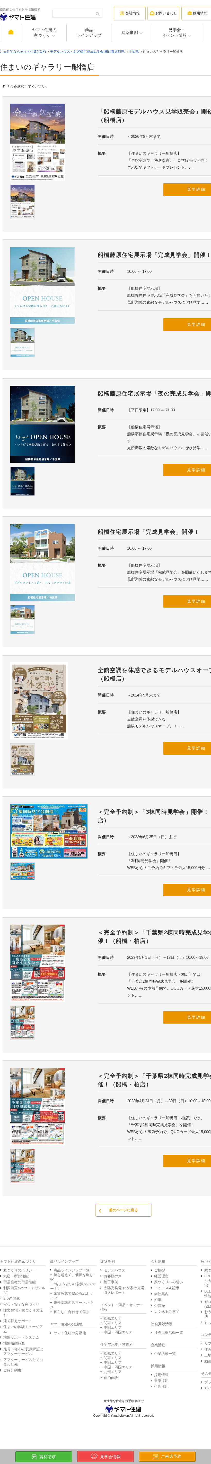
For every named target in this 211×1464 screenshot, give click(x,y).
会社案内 (161, 1294)
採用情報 (161, 1375)
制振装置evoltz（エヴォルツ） (24, 1290)
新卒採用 (161, 1381)
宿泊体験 (111, 1378)
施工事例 (111, 1282)
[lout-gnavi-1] (11, 33)
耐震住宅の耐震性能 (19, 1282)
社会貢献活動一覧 (168, 1333)
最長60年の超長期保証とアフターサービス (23, 1351)
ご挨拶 (159, 1270)
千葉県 (134, 51)
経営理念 (161, 1276)
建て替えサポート (17, 1321)
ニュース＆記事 (166, 1288)
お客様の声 (113, 1276)
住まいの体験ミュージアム (23, 1329)
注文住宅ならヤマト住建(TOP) (23, 51)
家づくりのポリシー (19, 1270)
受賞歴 (159, 1306)
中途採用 (161, 1387)
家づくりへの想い (168, 1282)
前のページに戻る (123, 1210)
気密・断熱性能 (16, 1276)
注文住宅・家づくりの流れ (23, 1312)
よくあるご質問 (166, 1311)
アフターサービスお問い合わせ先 (23, 1362)
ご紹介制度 (12, 1370)
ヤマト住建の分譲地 (70, 1333)
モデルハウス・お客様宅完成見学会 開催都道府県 (87, 51)
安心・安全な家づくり (21, 1304)
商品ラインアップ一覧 (72, 1270)
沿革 (157, 1300)
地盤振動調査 (14, 1343)
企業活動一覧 (165, 1354)
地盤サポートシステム (21, 1337)
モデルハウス (114, 1270)
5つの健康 (11, 1298)
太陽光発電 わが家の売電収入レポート (124, 1290)
